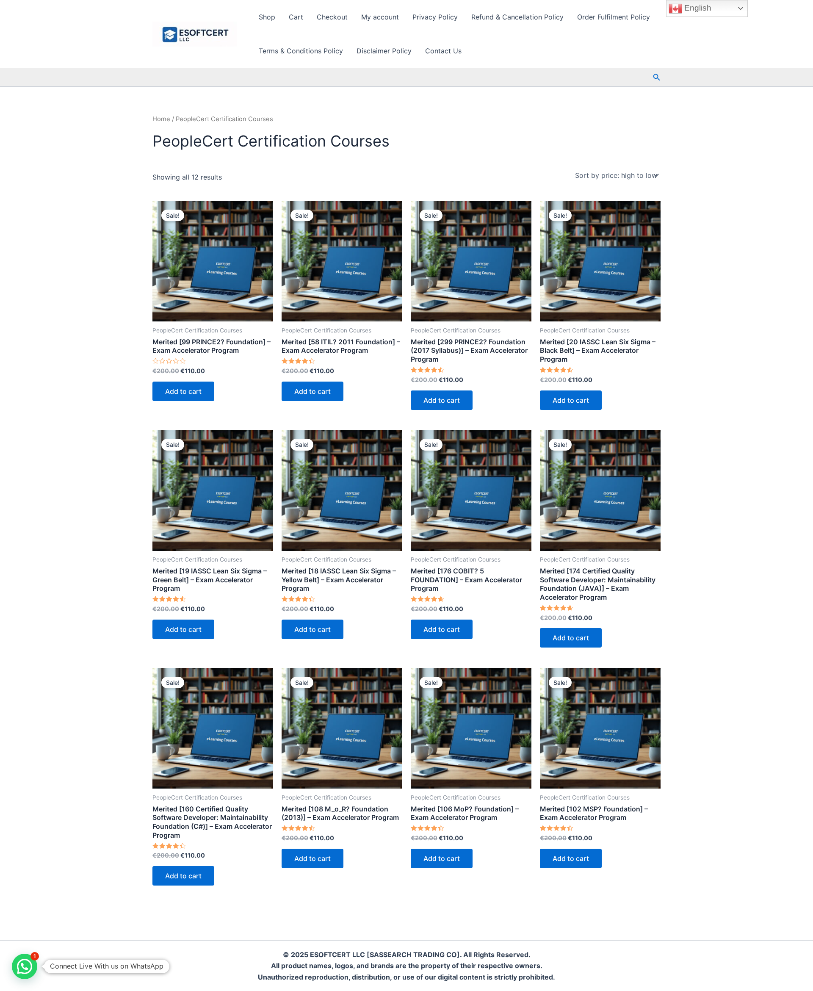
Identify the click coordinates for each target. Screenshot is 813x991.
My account (380, 17)
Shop (267, 17)
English (696, 7)
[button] (657, 77)
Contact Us (443, 51)
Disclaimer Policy (384, 51)
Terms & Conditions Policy (301, 51)
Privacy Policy (435, 17)
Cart (296, 17)
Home (161, 119)
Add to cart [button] (183, 391)
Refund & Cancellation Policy (517, 17)
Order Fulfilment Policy (613, 17)
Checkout (332, 17)
